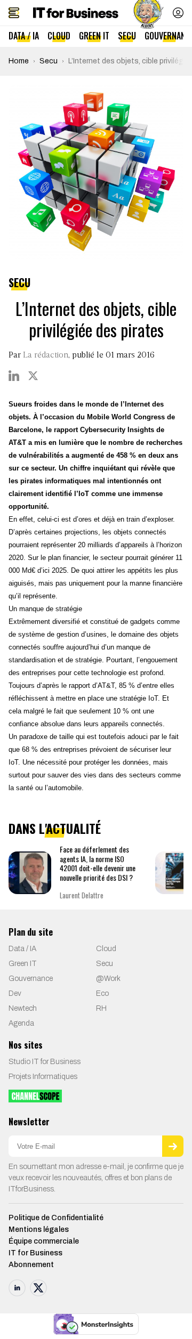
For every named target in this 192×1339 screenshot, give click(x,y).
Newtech (23, 1008)
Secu (127, 35)
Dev (15, 993)
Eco (102, 993)
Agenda (21, 1023)
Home (19, 61)
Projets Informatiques (43, 1077)
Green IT (94, 35)
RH (101, 1008)
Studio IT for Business (45, 1062)
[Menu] (14, 12)
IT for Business (35, 1253)
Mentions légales (39, 1229)
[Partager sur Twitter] (33, 375)
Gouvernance (31, 979)
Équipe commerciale (44, 1241)
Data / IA (24, 35)
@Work (108, 979)
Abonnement (31, 1265)
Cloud (58, 35)
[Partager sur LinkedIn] (14, 375)
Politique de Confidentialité (56, 1218)
